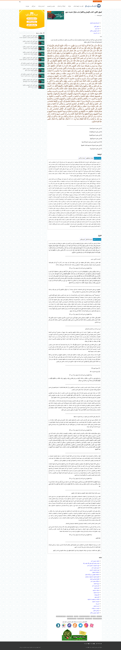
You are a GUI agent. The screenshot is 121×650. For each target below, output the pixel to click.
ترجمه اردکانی (82, 158)
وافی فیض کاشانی (88, 618)
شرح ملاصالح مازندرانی (97, 618)
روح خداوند (96, 584)
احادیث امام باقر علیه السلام (84, 616)
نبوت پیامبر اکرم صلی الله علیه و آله (91, 563)
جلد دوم (97, 29)
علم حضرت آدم (95, 586)
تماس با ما (86, 643)
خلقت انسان (99, 616)
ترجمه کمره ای (97, 158)
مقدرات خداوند (95, 602)
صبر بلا (97, 604)
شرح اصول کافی (70, 616)
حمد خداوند (96, 606)
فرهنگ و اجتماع (61, 6)
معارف (69, 6)
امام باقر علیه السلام (94, 23)
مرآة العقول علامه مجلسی (60, 616)
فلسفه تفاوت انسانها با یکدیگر (92, 577)
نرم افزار (33, 6)
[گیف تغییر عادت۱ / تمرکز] (31, 31)
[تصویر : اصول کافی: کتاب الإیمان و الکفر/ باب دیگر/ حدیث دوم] (55, 15)
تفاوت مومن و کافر (94, 613)
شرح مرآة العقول (97, 239)
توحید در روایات (95, 608)
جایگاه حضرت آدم (95, 581)
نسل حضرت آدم (95, 568)
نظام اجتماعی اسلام (94, 579)
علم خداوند (96, 588)
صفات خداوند (96, 590)
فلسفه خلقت (93, 616)
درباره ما (91, 643)
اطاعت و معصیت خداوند (93, 599)
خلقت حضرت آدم (95, 561)
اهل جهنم (97, 597)
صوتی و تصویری (51, 6)
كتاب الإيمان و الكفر (94, 31)
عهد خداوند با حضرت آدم (93, 566)
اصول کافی (96, 26)
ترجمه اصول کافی (81, 618)
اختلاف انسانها (96, 572)
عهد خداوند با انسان (94, 570)
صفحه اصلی (98, 643)
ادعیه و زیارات (41, 6)
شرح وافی (82, 239)
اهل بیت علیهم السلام (78, 6)
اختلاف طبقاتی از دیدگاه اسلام (92, 575)
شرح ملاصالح (89, 239)
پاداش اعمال (96, 611)
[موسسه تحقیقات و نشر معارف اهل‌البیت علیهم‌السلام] (93, 8)
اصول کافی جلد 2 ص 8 (71, 618)
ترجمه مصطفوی (89, 158)
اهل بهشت (96, 595)
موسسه (27, 6)
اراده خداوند (96, 593)
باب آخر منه (96, 33)
